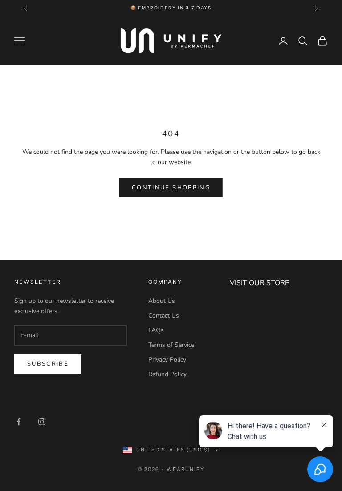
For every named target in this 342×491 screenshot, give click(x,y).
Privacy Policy (167, 359)
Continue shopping (171, 188)
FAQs (156, 330)
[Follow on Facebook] (18, 421)
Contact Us (163, 315)
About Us (161, 301)
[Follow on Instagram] (41, 421)
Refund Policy (167, 374)
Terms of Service (171, 345)
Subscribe (48, 364)
